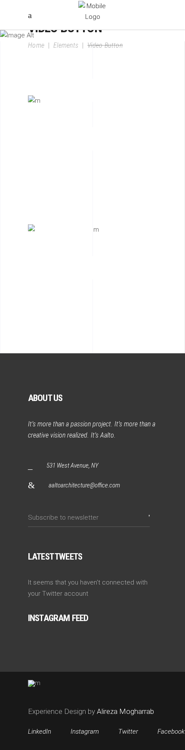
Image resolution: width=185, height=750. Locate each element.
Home (36, 45)
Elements (66, 45)
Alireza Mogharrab (124, 711)
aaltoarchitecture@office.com (84, 485)
